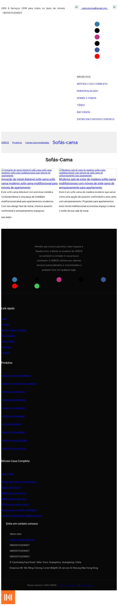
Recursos (6, 347)
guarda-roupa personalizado (16, 375)
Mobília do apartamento (13, 493)
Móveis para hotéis (11, 487)
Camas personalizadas (37, 142)
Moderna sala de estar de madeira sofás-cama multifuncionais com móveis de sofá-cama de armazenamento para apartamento (87, 183)
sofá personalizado (11, 424)
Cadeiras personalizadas (14, 440)
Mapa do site (85, 585)
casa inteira (7, 474)
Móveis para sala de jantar (15, 504)
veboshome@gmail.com (95, 8)
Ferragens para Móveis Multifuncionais (21, 515)
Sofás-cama (65, 142)
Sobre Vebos (8, 341)
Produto (5, 324)
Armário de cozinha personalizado (19, 383)
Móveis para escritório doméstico (19, 510)
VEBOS (5, 142)
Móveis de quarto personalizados (18, 482)
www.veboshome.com (68, 585)
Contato (5, 352)
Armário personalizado (13, 391)
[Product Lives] (8, 603)
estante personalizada (13, 416)
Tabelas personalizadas (13, 400)
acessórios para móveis (13, 448)
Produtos (17, 142)
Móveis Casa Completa (13, 330)
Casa (4, 319)
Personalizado (8, 335)
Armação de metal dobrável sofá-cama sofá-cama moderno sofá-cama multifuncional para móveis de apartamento (29, 183)
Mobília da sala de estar (13, 499)
